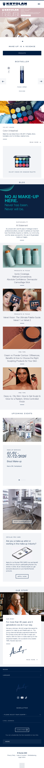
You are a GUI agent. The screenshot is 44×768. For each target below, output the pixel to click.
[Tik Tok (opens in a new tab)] (26, 697)
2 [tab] (22, 41)
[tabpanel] (22, 24)
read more (34, 142)
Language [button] (6, 675)
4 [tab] (23, 480)
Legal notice (21, 757)
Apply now (22, 576)
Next (41, 81)
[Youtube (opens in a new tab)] (22, 697)
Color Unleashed (10, 131)
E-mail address (8, 720)
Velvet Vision (8, 127)
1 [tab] (21, 41)
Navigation (39, 3)
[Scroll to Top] (22, 765)
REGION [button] (5, 669)
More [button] (7, 741)
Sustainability (22, 222)
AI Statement (22, 226)
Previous (3, 81)
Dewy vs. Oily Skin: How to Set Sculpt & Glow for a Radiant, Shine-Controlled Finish (22, 399)
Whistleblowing (32, 755)
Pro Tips (22, 352)
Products (22, 53)
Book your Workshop (22, 521)
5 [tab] (24, 480)
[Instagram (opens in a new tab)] (18, 697)
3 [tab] (22, 480)
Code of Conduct (21, 755)
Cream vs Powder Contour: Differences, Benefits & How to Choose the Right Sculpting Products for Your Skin (22, 358)
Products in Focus (22, 270)
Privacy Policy (11, 755)
